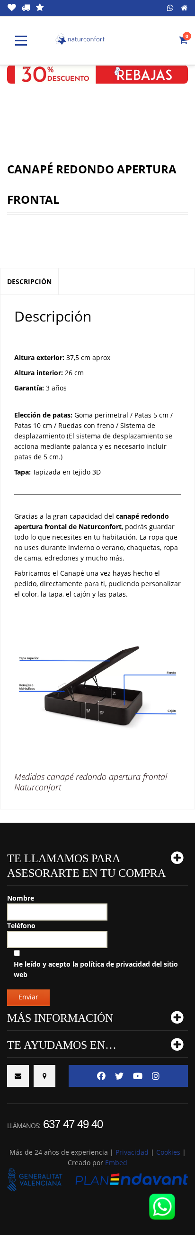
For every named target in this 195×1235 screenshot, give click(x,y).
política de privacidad (115, 964)
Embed (116, 1162)
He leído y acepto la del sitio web (96, 969)
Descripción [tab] (29, 281)
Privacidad (132, 1152)
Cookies (168, 1152)
